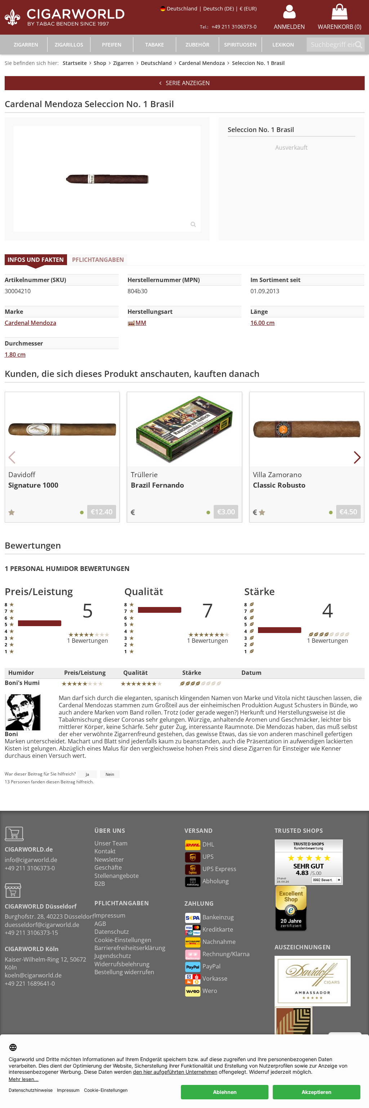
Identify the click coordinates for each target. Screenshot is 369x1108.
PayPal (212, 966)
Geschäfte (108, 867)
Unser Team (111, 843)
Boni (11, 734)
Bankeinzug (218, 917)
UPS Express (219, 869)
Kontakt (105, 851)
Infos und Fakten (36, 260)
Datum (251, 673)
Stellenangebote (116, 876)
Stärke (191, 673)
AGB (100, 924)
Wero (210, 991)
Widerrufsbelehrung (122, 964)
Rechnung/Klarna (226, 954)
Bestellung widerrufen (124, 972)
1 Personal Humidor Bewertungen (67, 568)
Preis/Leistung (85, 673)
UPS (208, 857)
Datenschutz (111, 932)
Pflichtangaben (98, 260)
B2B (99, 884)
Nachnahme (219, 942)
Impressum (109, 915)
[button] (12, 457)
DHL (208, 844)
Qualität (135, 673)
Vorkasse (215, 978)
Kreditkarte (218, 929)
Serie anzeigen (185, 83)
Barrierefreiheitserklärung (129, 948)
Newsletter (109, 859)
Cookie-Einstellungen (122, 940)
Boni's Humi (22, 683)
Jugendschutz (112, 956)
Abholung (216, 881)
